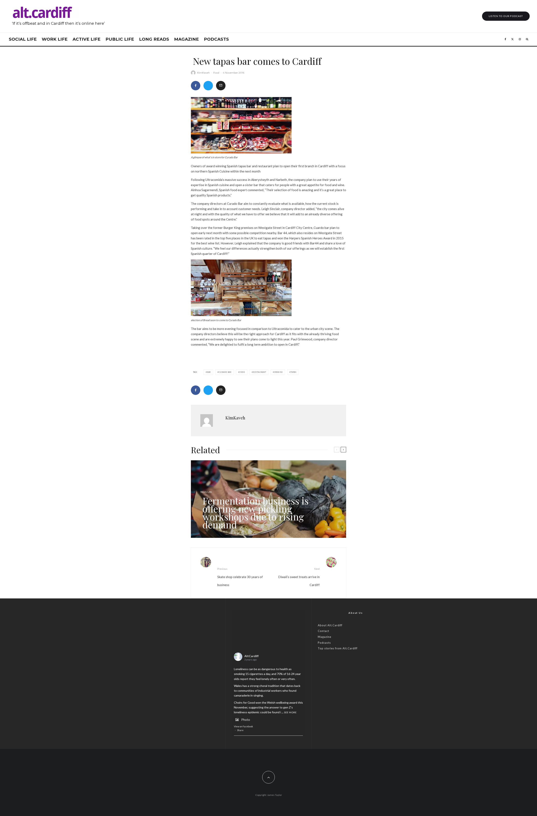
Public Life (120, 39)
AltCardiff (251, 656)
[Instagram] (519, 39)
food (242, 372)
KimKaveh (203, 72)
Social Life (23, 39)
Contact (323, 631)
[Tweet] (208, 85)
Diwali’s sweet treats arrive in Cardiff (299, 577)
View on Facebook (243, 726)
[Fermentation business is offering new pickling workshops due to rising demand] (268, 499)
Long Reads (154, 39)
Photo (245, 719)
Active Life (86, 39)
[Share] (195, 85)
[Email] (220, 85)
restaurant (259, 372)
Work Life (55, 39)
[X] (512, 39)
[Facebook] (505, 39)
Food (216, 72)
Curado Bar (225, 372)
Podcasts (216, 39)
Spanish (278, 372)
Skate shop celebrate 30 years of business (240, 577)
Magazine (186, 39)
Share (240, 730)
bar (209, 372)
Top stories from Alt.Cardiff (337, 648)
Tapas (293, 372)
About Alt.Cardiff (330, 625)
